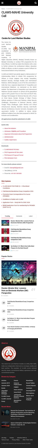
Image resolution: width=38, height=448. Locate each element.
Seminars (29, 388)
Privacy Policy (15, 440)
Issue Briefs (17, 392)
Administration (8, 137)
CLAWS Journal (6, 399)
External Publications (18, 383)
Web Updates (30, 393)
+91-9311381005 (16, 173)
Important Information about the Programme (18, 134)
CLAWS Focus (5, 396)
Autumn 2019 (5, 383)
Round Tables (30, 383)
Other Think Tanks (28, 440)
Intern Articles (18, 389)
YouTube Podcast (29, 399)
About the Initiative (10, 128)
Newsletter (29, 380)
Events (16, 380)
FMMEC (16, 387)
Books (3, 388)
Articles (3, 380)
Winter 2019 (30, 395)
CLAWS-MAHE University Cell (13, 9)
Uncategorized (30, 390)
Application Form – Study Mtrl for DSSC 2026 (16, 202)
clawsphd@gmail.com (16, 167)
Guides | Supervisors (10, 140)
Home (3, 9)
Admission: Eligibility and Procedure (15, 131)
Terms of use (5, 440)
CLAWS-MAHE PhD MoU (11, 149)
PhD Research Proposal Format (13, 155)
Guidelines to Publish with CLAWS (13, 199)
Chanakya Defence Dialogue (4, 392)
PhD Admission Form (10, 158)
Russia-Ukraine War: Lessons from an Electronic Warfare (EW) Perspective (14, 290)
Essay (3, 401)
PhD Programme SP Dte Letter (13, 152)
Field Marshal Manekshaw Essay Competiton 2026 (18, 191)
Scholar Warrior (31, 385)
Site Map (3, 437)
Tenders (11, 437)
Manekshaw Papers (17, 401)
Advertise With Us (22, 437)
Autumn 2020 (5, 385)
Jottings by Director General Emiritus (19, 396)
